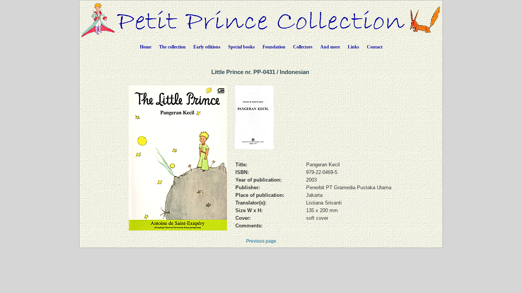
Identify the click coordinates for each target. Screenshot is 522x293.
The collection (172, 47)
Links (353, 47)
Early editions (206, 47)
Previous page (261, 241)
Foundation (274, 47)
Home (145, 47)
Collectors (303, 47)
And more (330, 47)
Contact (375, 47)
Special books (241, 47)
